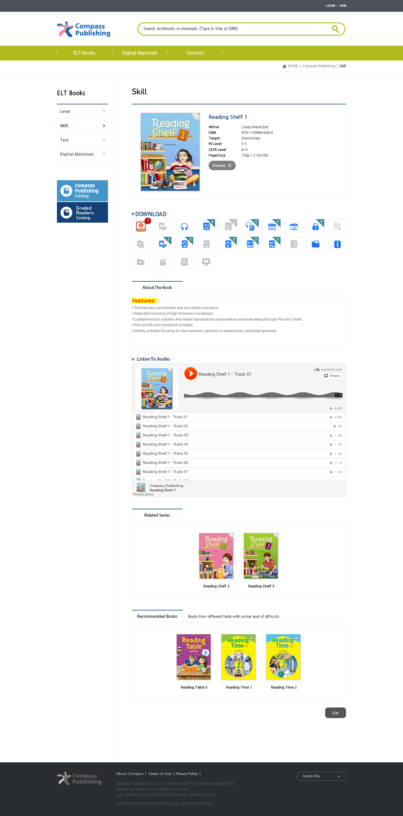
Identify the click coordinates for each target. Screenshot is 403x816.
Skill (64, 126)
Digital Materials (140, 53)
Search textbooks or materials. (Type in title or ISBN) (191, 29)
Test (64, 140)
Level (65, 111)
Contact (195, 53)
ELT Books (84, 53)
